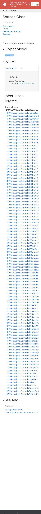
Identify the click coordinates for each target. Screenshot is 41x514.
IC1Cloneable (24, 83)
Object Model (8, 26)
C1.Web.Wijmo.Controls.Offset (21, 382)
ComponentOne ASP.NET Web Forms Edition (20, 4)
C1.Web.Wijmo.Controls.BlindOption (24, 122)
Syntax (5, 29)
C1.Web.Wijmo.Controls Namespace (21, 412)
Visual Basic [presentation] (11, 68)
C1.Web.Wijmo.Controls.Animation (23, 119)
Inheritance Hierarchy (12, 31)
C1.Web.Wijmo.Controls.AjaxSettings (24, 113)
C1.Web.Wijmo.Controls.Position (22, 385)
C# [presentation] (21, 68)
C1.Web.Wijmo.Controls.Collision (22, 373)
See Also (6, 34)
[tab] (12, 68)
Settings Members (13, 409)
